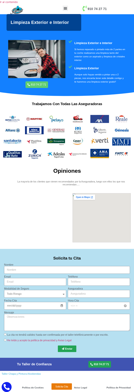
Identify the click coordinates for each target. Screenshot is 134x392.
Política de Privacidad (119, 387)
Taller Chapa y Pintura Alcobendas (21, 373)
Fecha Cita (10, 300)
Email (7, 276)
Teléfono (73, 276)
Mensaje (9, 312)
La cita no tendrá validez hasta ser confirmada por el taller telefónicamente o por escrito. (57, 334)
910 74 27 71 (97, 9)
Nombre (8, 264)
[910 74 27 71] (85, 8)
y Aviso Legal (64, 340)
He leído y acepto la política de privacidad (31, 340)
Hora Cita (73, 300)
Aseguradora (75, 288)
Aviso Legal (80, 387)
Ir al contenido (9, 2)
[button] (65, 8)
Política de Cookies (33, 387)
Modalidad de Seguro (16, 288)
